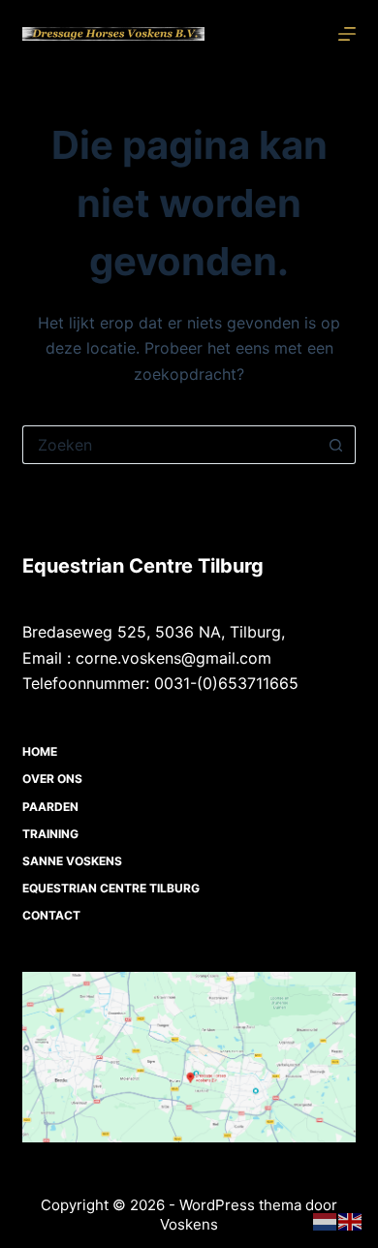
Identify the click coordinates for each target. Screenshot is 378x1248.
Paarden (50, 806)
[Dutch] (325, 1221)
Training (50, 834)
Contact (51, 915)
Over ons (52, 778)
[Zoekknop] (336, 444)
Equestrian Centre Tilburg (111, 888)
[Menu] (347, 34)
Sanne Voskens (72, 861)
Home (39, 751)
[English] (350, 1221)
